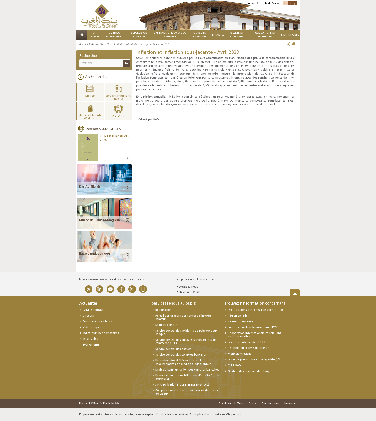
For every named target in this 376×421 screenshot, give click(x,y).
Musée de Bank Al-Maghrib (99, 220)
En (290, 3)
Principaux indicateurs (97, 321)
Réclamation (163, 310)
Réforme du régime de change (248, 348)
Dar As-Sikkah (89, 187)
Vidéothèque (92, 327)
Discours (88, 315)
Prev (127, 158)
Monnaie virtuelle (240, 354)
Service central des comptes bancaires (181, 354)
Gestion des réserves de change (249, 371)
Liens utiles (290, 403)
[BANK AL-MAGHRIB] (99, 16)
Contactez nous (270, 403)
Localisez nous (188, 287)
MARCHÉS (218, 35)
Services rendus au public (174, 304)
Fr (285, 3)
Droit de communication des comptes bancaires (187, 369)
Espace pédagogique (94, 254)
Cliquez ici (233, 414)
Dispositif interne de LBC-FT (247, 342)
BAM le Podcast (93, 310)
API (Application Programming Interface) (182, 384)
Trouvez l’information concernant (254, 304)
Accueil (83, 44)
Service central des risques (173, 349)
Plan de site (225, 403)
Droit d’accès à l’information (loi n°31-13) (255, 310)
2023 (109, 44)
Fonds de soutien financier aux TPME (253, 327)
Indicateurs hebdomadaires (101, 333)
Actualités (97, 44)
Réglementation (238, 315)
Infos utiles (90, 338)
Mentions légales (246, 403)
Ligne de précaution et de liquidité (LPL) (255, 359)
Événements (91, 344)
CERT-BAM (235, 365)
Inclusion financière (241, 321)
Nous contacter (189, 292)
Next (129, 158)
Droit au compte (166, 325)
